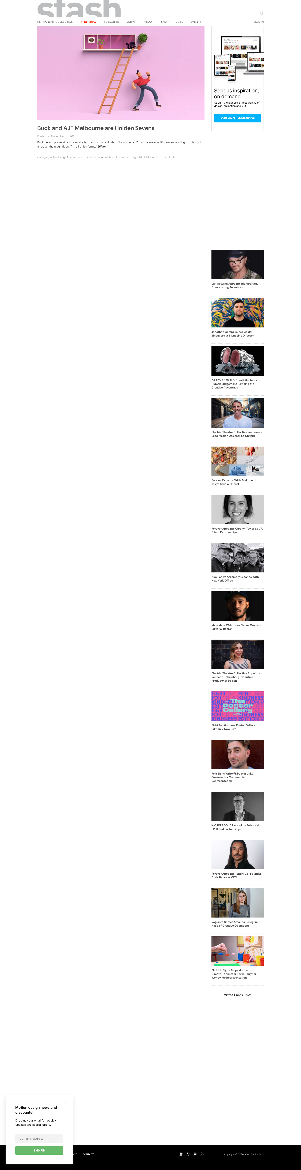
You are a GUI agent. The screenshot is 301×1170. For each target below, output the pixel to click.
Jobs (179, 21)
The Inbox (122, 157)
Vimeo (195, 1154)
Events (195, 21)
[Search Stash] (261, 13)
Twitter (188, 1154)
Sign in (258, 21)
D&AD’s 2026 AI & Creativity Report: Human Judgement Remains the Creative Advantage (235, 383)
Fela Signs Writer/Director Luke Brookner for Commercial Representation (232, 777)
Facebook (202, 1154)
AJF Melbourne (148, 157)
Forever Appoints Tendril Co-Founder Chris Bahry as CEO (236, 875)
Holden (172, 157)
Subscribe (111, 21)
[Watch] (103, 146)
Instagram (181, 1154)
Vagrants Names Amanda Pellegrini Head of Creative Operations (234, 923)
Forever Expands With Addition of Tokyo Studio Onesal (233, 482)
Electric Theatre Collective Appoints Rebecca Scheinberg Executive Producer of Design (235, 676)
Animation (73, 157)
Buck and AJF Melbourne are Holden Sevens (96, 128)
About (149, 21)
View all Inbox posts (237, 995)
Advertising (57, 157)
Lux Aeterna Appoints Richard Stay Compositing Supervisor (234, 285)
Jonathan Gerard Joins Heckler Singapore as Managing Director (232, 333)
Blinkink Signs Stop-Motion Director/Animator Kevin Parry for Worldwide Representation (233, 973)
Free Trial (88, 21)
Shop (165, 21)
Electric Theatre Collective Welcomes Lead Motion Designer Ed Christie (236, 434)
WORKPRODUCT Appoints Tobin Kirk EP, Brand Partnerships (235, 827)
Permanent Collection (55, 21)
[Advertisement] (120, 196)
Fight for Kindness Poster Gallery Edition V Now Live (233, 727)
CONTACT (88, 1154)
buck (163, 157)
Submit (131, 21)
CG (83, 157)
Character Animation (100, 157)
